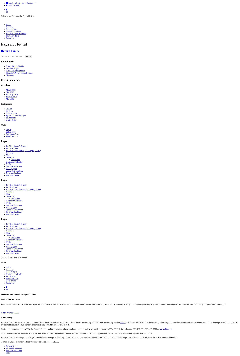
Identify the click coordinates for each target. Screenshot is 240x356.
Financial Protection (14, 166)
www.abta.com (166, 329)
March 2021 (11, 90)
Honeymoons (11, 113)
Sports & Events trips (14, 171)
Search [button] (28, 56)
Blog (8, 155)
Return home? (10, 51)
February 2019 (12, 94)
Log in (8, 130)
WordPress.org (12, 136)
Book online (11, 281)
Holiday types (11, 29)
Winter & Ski (11, 120)
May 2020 (10, 92)
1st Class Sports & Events (16, 34)
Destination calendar (14, 31)
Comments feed (12, 134)
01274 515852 (14, 5)
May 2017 (10, 99)
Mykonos (10, 75)
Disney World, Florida (15, 66)
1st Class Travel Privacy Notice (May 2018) (23, 151)
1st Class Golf (11, 276)
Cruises (9, 109)
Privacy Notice (12, 346)
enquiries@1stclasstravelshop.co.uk (22, 3)
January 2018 (11, 97)
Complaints (15, 160)
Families (9, 111)
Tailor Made (11, 118)
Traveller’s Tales (12, 36)
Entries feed (10, 132)
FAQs (8, 164)
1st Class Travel (12, 148)
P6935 (123, 322)
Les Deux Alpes (12, 68)
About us (9, 27)
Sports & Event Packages (16, 115)
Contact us (10, 38)
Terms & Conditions (14, 173)
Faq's (8, 353)
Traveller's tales (12, 278)
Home (8, 25)
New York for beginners (15, 71)
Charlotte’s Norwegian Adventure (19, 73)
